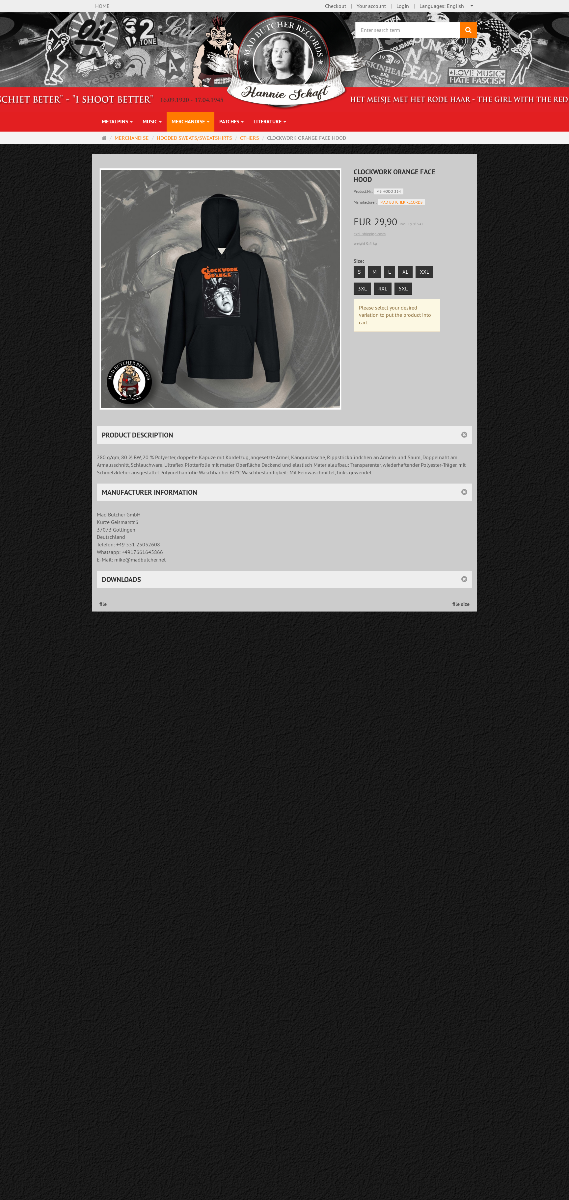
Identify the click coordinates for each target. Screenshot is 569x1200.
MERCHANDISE (189, 121)
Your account (371, 6)
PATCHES (229, 121)
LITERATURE (268, 121)
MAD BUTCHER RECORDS (401, 202)
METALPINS (115, 121)
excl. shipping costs (370, 233)
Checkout (335, 6)
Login (402, 6)
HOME (102, 6)
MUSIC (150, 121)
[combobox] (446, 6)
